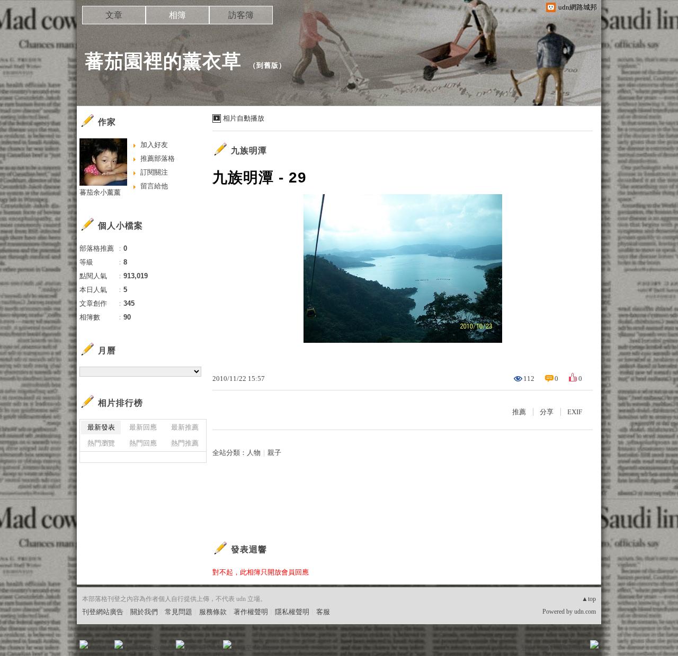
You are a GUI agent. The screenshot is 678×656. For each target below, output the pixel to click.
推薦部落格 (157, 158)
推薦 (519, 412)
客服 (323, 612)
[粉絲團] (83, 644)
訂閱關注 (154, 172)
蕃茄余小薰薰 (100, 192)
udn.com (585, 611)
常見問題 (178, 612)
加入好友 (154, 145)
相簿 (177, 15)
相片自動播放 (243, 118)
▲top (589, 599)
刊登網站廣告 (102, 612)
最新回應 (143, 427)
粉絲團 (101, 648)
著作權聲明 (251, 612)
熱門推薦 (185, 443)
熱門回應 (143, 443)
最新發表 (101, 427)
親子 (274, 453)
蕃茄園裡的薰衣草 (163, 61)
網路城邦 (573, 648)
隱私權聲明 (292, 612)
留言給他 (154, 186)
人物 (254, 453)
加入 (547, 648)
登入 (527, 648)
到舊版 (267, 65)
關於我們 (144, 612)
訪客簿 (241, 15)
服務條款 (213, 612)
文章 (113, 15)
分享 (547, 412)
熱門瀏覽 (101, 443)
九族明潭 (249, 150)
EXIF (574, 412)
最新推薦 (185, 427)
